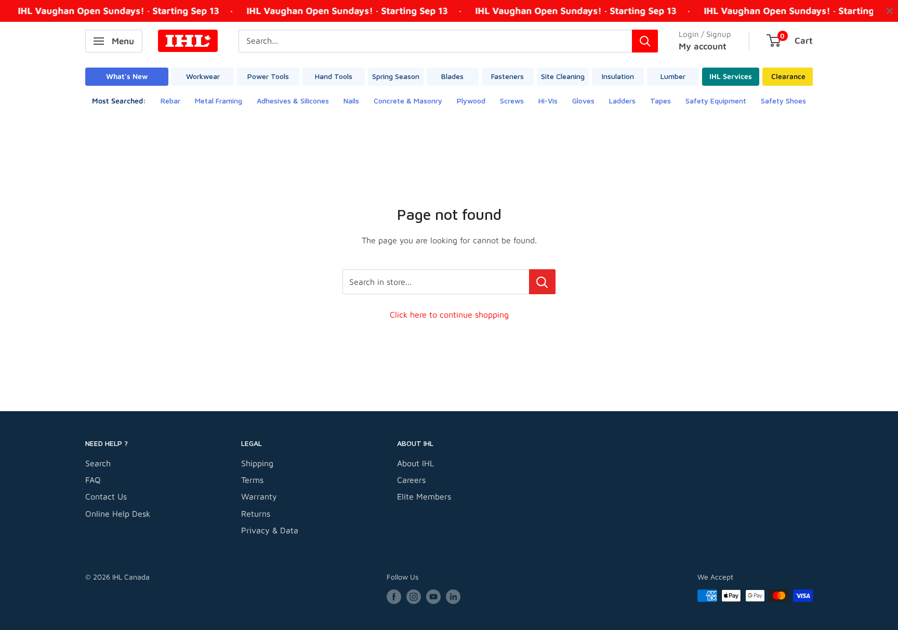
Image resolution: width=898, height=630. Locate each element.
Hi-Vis (548, 100)
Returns (255, 513)
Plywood (471, 100)
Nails (351, 100)
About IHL (415, 463)
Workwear (203, 76)
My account (703, 46)
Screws (512, 100)
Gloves (583, 100)
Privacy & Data (269, 530)
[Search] (645, 41)
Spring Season (395, 76)
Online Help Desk (117, 513)
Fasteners (507, 76)
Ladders (622, 100)
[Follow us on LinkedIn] (453, 597)
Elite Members (424, 496)
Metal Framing (218, 100)
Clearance (788, 76)
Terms (252, 479)
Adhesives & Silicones (293, 100)
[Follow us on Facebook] (394, 597)
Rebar (170, 100)
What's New (127, 76)
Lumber (673, 76)
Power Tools (268, 76)
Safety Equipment (715, 100)
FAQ (93, 479)
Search (98, 463)
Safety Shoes (783, 100)
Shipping (257, 463)
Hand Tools (333, 76)
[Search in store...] (542, 281)
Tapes (660, 100)
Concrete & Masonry (408, 100)
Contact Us (106, 496)
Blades (452, 76)
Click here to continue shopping (449, 314)
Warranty (259, 496)
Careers (411, 479)
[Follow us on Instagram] (413, 597)
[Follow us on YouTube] (433, 597)
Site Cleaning (563, 76)
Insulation (618, 76)
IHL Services (730, 76)
